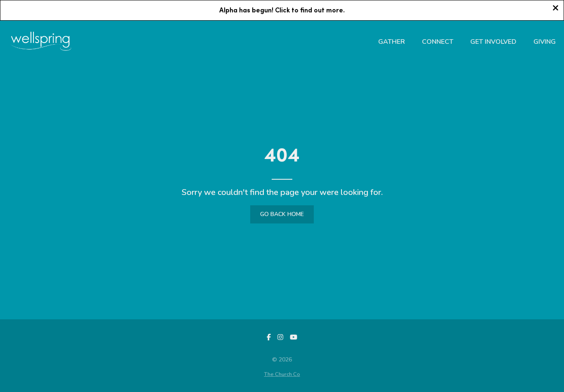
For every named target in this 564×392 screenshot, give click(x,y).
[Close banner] (555, 9)
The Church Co (282, 374)
